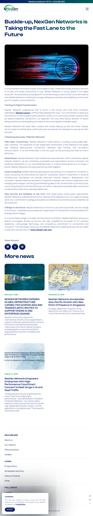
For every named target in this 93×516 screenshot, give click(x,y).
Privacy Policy (11, 466)
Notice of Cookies (12, 476)
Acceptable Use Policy (14, 471)
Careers (8, 454)
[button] (86, 9)
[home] (22, 8)
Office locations (12, 449)
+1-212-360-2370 (58, 1)
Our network (10, 445)
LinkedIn (8, 492)
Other (7, 480)
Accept (10, 509)
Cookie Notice (20, 504)
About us (8, 440)
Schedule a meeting (36, 1)
